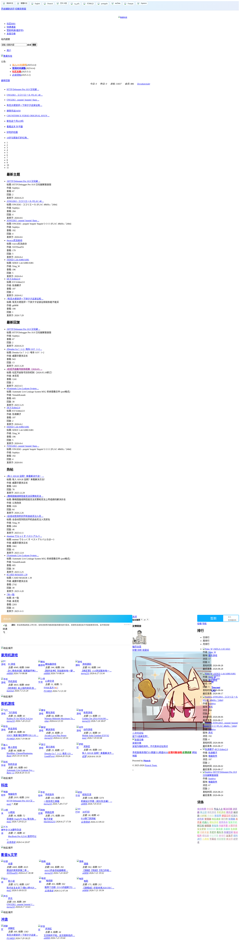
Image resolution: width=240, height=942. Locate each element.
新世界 (217, 815)
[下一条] (147, 619)
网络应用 (49, 812)
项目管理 (221, 839)
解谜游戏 (50, 729)
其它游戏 (50, 747)
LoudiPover (49, 756)
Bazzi (9, 756)
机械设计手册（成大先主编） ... (96, 801)
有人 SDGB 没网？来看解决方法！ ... (25, 476)
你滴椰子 (212, 753)
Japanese (144, 3)
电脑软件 (12, 794)
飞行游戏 (12, 712)
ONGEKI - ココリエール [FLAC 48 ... (25, 201)
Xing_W (212, 652)
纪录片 (234, 815)
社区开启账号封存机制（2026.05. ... (24, 369)
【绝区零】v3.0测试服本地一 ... (96, 671)
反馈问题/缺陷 (175, 752)
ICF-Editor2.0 (13, 279)
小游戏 (205, 839)
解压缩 (200, 825)
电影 (86, 881)
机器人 (205, 822)
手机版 (135, 752)
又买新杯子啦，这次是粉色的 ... (59, 935)
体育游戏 (87, 712)
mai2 (84, 738)
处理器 (231, 819)
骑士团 (203, 812)
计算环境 (232, 825)
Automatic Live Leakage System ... (23, 388)
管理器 (207, 819)
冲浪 (4, 919)
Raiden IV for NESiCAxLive (20, 718)
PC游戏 (11, 664)
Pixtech (146, 760)
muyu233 (85, 673)
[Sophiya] (207, 697)
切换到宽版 (20, 9)
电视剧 (49, 880)
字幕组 (212, 839)
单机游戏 (211, 812)
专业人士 (218, 809)
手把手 (212, 832)
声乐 (10, 898)
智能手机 (232, 822)
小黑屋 (152, 752)
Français (130, 4)
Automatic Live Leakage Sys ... (20, 770)
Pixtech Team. (151, 765)
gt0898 (10, 673)
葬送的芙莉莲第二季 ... (18, 870)
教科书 (220, 832)
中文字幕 (213, 835)
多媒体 (226, 829)
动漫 (10, 864)
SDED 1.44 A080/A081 (18, 260)
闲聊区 (11, 928)
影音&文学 (9, 855)
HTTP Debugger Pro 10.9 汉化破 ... (23, 181)
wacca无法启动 (14, 240)
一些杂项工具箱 (51, 801)
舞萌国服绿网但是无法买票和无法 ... (25, 496)
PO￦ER (48, 691)
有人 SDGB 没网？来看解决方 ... (98, 753)
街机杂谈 (12, 764)
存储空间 (228, 832)
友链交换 (11, 34)
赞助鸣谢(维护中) (15, 30)
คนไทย (117, 3)
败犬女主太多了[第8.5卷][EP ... (21, 888)
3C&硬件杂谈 (14, 830)
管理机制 (211, 829)
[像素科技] (6, 56)
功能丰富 (204, 832)
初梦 (84, 756)
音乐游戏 (212, 655)
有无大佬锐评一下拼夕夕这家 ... (22, 935)
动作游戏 (87, 729)
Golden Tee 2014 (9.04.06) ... (95, 718)
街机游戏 (7, 703)
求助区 (86, 746)
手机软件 (49, 794)
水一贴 (10, 594)
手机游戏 (12, 681)
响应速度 (216, 819)
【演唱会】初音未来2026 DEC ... (98, 888)
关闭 (134, 617)
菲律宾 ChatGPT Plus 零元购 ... (21, 819)
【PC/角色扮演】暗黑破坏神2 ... (22, 671)
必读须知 (16, 75)
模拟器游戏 (50, 664)
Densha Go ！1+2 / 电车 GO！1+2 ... (24, 349)
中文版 (210, 809)
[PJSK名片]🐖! (51, 688)
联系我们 (143, 752)
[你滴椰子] (208, 749)
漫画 (86, 864)
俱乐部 (229, 812)
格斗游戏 (12, 747)
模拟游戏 (213, 822)
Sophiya (212, 703)
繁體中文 (24, 3)
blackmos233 (49, 821)
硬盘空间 (226, 815)
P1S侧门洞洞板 (88, 818)
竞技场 (215, 825)
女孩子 (229, 835)
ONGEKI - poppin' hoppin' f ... (20, 904)
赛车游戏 (50, 712)
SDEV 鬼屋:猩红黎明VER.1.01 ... (22, 735)
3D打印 (86, 812)
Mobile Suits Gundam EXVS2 (95, 735)
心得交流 (49, 681)
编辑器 (207, 825)
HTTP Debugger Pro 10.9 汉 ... (21, 801)
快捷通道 (11, 27)
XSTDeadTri (12, 873)
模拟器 (205, 835)
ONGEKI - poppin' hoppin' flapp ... (23, 220)
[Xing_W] (208, 649)
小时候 (203, 815)
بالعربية (76, 4)
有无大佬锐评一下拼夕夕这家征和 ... (25, 299)
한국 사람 (63, 3)
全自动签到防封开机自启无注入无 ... (25, 516)
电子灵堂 (48, 819)
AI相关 (11, 812)
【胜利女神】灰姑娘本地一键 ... (59, 671)
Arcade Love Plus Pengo (55, 735)
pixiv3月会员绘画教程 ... (56, 870)
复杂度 (219, 829)
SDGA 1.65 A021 (221, 649)
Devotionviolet (143, 84)
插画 (48, 864)
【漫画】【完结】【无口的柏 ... (96, 870)
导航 (204, 623)
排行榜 (224, 819)
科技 (4, 785)
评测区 (48, 929)
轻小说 (11, 881)
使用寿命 (223, 822)
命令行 (222, 835)
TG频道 (159, 752)
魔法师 (229, 839)
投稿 (199, 623)
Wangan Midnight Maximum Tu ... (59, 718)
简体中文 (10, 3)
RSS (166, 752)
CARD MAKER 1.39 (17, 574)
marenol (10, 691)
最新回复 (5, 80)
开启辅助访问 (7, 9)
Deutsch (50, 4)
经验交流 (86, 794)
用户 (9, 50)
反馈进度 (186, 752)
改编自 (210, 815)
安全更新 (201, 829)
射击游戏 (12, 729)
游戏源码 (86, 664)
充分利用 (201, 809)
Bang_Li (10, 773)
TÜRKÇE (90, 4)
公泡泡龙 (85, 822)
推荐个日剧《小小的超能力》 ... (60, 887)
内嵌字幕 (223, 825)
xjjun (46, 721)
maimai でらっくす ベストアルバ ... (24, 536)
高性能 (200, 819)
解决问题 (227, 809)
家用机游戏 (9, 655)
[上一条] (141, 619)
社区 (11, 24)
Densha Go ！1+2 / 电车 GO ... (58, 753)
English (37, 4)
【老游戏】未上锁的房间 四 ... (21, 688)
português (104, 4)
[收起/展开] (7, 648)
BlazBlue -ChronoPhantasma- (20, 753)
